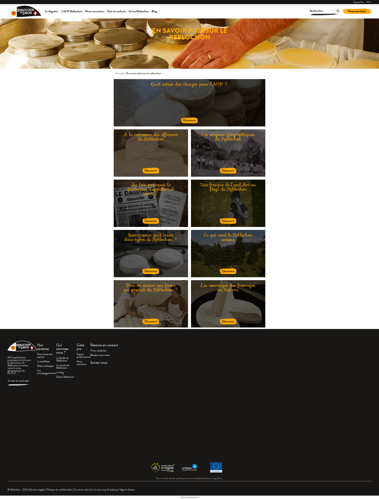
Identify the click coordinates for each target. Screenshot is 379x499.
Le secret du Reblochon (62, 367)
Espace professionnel (83, 356)
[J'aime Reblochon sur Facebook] (136, 414)
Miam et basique (45, 366)
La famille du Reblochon (62, 360)
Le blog (60, 372)
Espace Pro (358, 2)
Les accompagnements (46, 372)
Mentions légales (37, 489)
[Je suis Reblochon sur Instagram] (231, 414)
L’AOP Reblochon (71, 11)
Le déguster (51, 11)
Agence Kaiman (127, 489)
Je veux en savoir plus (18, 381)
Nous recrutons (357, 11)
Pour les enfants (116, 11)
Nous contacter (98, 350)
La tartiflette (43, 361)
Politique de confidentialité (59, 489)
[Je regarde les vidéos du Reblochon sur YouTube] (325, 414)
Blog (154, 11)
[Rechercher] (334, 11)
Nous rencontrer (94, 11)
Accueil (119, 73)
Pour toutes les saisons (45, 356)
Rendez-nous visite (100, 355)
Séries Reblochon (139, 11)
